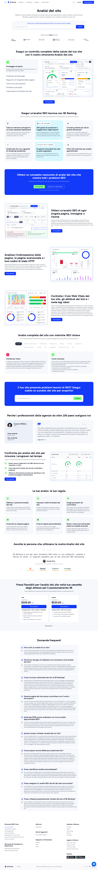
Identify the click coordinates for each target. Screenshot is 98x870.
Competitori (69, 835)
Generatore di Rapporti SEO (11, 850)
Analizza (80, 27)
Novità (68, 829)
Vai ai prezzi (48, 626)
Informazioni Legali (71, 847)
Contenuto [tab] (69, 343)
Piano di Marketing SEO (41, 834)
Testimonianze (70, 831)
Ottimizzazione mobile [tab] (64, 347)
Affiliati (37, 846)
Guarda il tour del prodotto (55, 187)
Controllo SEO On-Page (10, 829)
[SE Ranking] (11, 2)
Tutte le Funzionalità (9, 839)
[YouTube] (90, 866)
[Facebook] (84, 866)
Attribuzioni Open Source (72, 849)
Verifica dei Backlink (9, 833)
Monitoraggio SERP (9, 831)
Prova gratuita (88, 2)
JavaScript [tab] (39, 347)
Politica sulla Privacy (71, 843)
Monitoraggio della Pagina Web (12, 848)
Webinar (69, 833)
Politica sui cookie (71, 845)
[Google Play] (80, 857)
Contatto (38, 842)
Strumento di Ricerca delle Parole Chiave (14, 837)
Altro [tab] (73, 347)
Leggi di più (41, 440)
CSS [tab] (46, 347)
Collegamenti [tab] (52, 347)
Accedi (79, 2)
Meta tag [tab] (62, 343)
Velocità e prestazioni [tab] (29, 347)
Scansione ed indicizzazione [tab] (30, 343)
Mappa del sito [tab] (53, 343)
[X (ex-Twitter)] (87, 866)
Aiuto (37, 844)
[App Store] (71, 857)
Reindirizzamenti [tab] (43, 343)
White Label (38, 827)
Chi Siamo (69, 827)
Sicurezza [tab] (18, 343)
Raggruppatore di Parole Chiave (12, 835)
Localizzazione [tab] (78, 343)
